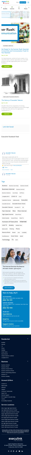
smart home (14, 236)
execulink (24, 200)
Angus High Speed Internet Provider (9, 413)
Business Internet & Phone (7, 370)
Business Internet (8, 189)
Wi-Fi (17, 240)
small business (5, 236)
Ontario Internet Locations (7, 355)
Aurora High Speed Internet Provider (9, 419)
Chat (18, 2)
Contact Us (4, 383)
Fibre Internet (22, 211)
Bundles (3, 342)
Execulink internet (6, 203)
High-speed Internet (7, 214)
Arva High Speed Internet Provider (9, 417)
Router (14, 232)
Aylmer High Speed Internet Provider (9, 421)
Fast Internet (6, 211)
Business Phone (5, 367)
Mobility (11, 225)
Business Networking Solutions (8, 372)
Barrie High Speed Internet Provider (9, 427)
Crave (20, 196)
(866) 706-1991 (7, 300)
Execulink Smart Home (18, 203)
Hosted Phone (14, 218)
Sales (19, 232)
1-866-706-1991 (17, 2)
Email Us (6, 319)
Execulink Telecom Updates (11, 97)
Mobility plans (19, 225)
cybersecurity (16, 200)
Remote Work (6, 232)
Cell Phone (22, 193)
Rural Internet (4, 354)
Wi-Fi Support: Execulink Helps (8, 397)
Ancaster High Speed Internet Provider (10, 412)
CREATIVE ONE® (19, 447)
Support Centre (8, 324)
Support (3, 389)
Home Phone (18, 214)
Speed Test (4, 393)
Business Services (8, 45)
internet (23, 221)
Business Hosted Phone (7, 368)
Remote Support (5, 395)
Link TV (4, 225)
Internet (3, 344)
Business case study (13, 185)
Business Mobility (5, 376)
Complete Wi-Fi (5, 196)
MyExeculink (23, 2)
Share (12, 169)
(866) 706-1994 (7, 308)
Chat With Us (7, 314)
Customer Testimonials (6, 391)
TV (2, 346)
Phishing (12, 229)
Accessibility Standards (6, 400)
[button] (28, 2)
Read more (6, 66)
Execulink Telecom (11, 153)
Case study (15, 193)
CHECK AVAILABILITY (8, 287)
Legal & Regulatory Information (15, 444)
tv (12, 240)
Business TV (4, 374)
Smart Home (4, 352)
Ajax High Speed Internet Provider (9, 410)
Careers (3, 399)
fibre (14, 211)
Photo (6, 167)
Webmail (3, 387)
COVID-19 (14, 196)
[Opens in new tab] (8, 451)
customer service (6, 200)
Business (4, 185)
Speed (21, 236)
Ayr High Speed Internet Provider (9, 423)
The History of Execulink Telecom (12, 100)
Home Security (5, 218)
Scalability (24, 232)
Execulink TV (17, 207)
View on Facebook (5, 169)
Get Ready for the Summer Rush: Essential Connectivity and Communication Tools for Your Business (15, 51)
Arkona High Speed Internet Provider (9, 415)
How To (22, 218)
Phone (2, 348)
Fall (23, 207)
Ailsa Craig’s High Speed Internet (8, 408)
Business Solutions (6, 193)
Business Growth (24, 185)
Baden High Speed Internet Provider (9, 425)
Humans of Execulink (10, 222)
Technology (6, 240)
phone (18, 229)
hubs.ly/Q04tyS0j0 (17, 165)
